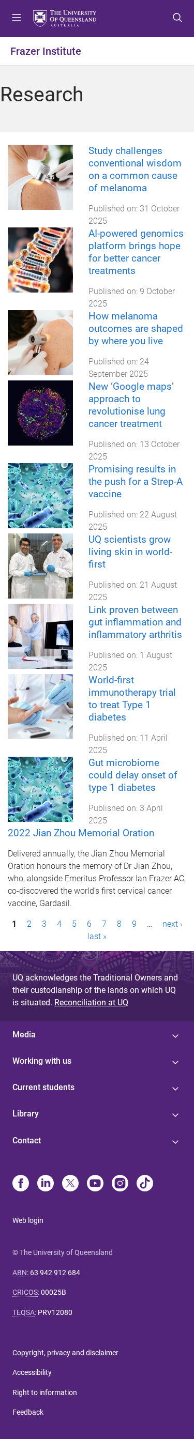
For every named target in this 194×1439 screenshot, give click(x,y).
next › (172, 924)
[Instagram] (120, 1184)
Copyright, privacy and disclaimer (65, 1353)
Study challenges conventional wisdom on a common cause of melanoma (135, 169)
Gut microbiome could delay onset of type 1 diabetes (132, 775)
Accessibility (32, 1372)
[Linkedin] (45, 1184)
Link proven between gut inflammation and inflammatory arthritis (135, 622)
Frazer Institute (45, 51)
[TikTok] (145, 1184)
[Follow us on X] (70, 1184)
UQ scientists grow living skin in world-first (130, 551)
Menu (16, 18)
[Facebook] (20, 1184)
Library (25, 1114)
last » (97, 936)
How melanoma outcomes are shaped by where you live (135, 328)
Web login (27, 1220)
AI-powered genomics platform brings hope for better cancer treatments (136, 252)
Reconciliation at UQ (91, 1002)
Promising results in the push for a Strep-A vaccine (135, 481)
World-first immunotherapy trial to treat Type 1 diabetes (132, 698)
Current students (43, 1087)
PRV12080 (55, 1312)
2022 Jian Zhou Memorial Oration (81, 833)
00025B (53, 1292)
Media (24, 1034)
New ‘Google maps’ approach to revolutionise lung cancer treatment (131, 405)
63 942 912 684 (55, 1272)
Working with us (41, 1061)
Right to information (44, 1392)
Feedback (27, 1412)
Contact (26, 1140)
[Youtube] (95, 1184)
